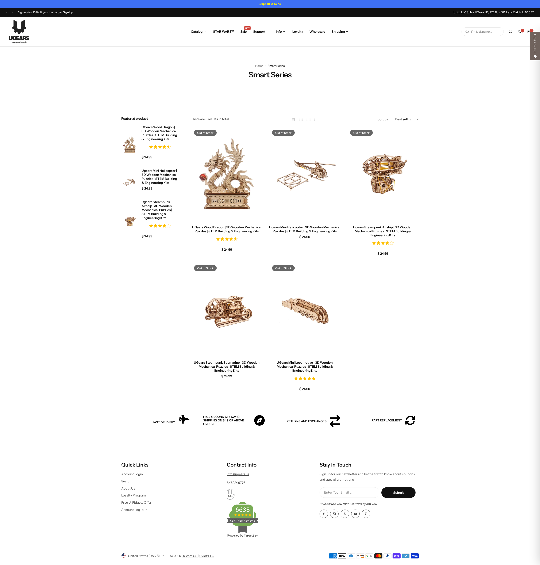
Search (126, 481)
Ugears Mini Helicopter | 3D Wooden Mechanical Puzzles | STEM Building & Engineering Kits (159, 177)
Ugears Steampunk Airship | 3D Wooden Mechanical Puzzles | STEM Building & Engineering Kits (157, 210)
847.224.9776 (236, 483)
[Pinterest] (366, 514)
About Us (128, 488)
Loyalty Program (133, 495)
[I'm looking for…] (467, 31)
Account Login (132, 474)
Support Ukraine (270, 3)
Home (259, 66)
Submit (398, 493)
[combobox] (483, 31)
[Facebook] (324, 514)
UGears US (535, 43)
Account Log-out (134, 510)
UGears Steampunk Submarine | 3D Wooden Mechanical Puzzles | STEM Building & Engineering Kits (226, 367)
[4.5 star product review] (160, 147)
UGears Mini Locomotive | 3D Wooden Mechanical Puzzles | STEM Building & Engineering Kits (305, 367)
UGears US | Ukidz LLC (198, 556)
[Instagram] (334, 514)
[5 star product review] (305, 379)
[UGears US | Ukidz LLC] (19, 31)
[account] (510, 31)
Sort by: (383, 119)
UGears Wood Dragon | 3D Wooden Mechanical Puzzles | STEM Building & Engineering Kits (159, 133)
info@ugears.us (238, 474)
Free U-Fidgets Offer (136, 502)
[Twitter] (345, 514)
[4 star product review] (160, 226)
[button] (6, 12)
